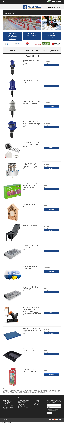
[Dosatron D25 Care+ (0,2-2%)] (12, 67)
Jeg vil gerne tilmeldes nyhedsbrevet (54, 410)
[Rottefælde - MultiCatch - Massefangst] (12, 294)
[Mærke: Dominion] (8, 43)
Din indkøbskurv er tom (53, 7)
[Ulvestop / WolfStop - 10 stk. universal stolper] (12, 377)
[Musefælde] (12, 232)
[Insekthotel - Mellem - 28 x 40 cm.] (12, 212)
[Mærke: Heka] (46, 43)
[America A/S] (32, 7)
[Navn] (54, 405)
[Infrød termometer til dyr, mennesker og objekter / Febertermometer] (12, 191)
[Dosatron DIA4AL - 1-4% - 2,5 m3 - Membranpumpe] (12, 129)
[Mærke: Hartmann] (37, 43)
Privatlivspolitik (3, 422)
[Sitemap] (60, 415)
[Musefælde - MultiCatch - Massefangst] (12, 253)
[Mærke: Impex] (56, 43)
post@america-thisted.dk (8, 408)
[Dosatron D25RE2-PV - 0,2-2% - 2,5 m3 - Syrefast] (12, 109)
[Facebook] (4, 419)
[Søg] (8, 7)
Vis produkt (51, 65)
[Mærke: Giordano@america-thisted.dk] (27, 43)
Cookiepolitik (8, 422)
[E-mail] (54, 407)
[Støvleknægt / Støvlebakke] (12, 356)
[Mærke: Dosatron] (17, 43)
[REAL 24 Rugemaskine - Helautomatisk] (12, 274)
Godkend (49, 412)
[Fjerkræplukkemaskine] (12, 170)
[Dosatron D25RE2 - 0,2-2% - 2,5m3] (12, 88)
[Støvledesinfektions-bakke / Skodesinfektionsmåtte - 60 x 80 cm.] (12, 336)
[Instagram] (6, 419)
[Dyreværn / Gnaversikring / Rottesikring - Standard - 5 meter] (12, 150)
